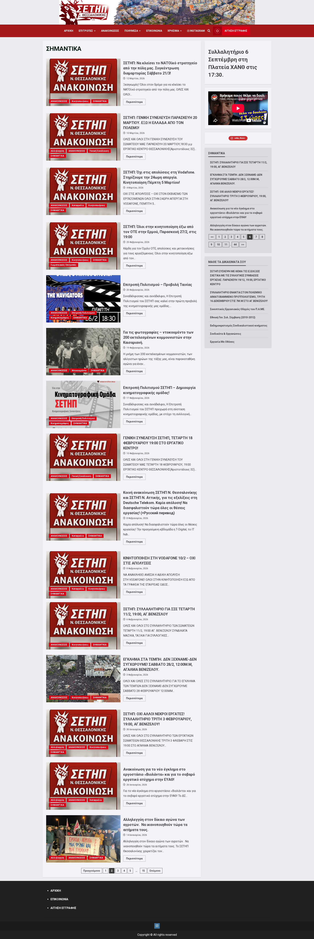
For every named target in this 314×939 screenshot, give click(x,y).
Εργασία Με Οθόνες (222, 341)
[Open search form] (209, 30)
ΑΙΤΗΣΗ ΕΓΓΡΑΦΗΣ (236, 30)
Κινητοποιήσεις (80, 101)
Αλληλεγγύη (57, 151)
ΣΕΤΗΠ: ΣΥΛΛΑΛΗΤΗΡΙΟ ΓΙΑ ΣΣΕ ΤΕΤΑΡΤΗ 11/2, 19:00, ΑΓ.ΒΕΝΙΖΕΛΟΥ (83, 625)
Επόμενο (155, 870)
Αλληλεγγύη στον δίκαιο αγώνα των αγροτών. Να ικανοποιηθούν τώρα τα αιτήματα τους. (83, 839)
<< (212, 236)
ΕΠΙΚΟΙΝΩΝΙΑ (154, 30)
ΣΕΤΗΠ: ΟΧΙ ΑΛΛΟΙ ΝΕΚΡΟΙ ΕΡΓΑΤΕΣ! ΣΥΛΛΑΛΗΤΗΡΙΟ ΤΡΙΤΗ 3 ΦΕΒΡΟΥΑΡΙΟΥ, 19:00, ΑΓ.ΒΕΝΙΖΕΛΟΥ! (83, 733)
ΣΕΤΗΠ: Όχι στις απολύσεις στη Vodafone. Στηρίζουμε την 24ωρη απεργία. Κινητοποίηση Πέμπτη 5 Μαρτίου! (83, 191)
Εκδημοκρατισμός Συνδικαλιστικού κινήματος (238, 325)
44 (235, 244)
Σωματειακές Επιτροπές (63, 265)
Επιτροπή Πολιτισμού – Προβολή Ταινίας (83, 298)
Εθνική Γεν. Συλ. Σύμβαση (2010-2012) (232, 317)
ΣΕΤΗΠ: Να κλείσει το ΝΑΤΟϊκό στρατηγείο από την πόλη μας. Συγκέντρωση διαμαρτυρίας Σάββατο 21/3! (83, 82)
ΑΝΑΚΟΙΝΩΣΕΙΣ (110, 30)
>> (242, 244)
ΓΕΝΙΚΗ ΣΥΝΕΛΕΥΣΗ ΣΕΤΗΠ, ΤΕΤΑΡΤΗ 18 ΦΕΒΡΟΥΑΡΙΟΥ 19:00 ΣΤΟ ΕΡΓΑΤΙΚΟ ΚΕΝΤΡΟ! (83, 457)
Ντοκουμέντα (79, 370)
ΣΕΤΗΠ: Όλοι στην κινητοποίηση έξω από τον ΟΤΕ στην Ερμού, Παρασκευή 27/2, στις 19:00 (83, 246)
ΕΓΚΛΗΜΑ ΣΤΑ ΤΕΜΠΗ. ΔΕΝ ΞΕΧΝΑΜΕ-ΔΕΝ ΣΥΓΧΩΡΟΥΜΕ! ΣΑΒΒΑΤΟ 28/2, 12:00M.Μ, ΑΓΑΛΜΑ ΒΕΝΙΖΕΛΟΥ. (83, 678)
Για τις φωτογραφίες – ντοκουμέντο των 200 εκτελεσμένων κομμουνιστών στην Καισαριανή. (83, 351)
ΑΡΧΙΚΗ (68, 30)
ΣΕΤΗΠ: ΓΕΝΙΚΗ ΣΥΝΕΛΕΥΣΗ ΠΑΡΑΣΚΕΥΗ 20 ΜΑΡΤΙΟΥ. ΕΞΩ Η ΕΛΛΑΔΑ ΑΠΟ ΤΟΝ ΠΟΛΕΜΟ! (83, 137)
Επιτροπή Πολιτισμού (83, 313)
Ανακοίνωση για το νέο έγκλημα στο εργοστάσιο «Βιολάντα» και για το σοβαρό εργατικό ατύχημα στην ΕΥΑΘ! (83, 786)
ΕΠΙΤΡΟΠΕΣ (86, 30)
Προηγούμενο (91, 870)
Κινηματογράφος (60, 317)
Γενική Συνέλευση (99, 151)
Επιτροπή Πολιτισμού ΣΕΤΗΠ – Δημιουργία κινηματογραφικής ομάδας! (83, 404)
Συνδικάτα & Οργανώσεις (225, 333)
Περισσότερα (136, 102)
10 (218, 244)
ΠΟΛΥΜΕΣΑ (131, 30)
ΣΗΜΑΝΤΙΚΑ (99, 101)
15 (143, 870)
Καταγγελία (78, 205)
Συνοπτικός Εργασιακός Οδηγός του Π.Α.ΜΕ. (237, 309)
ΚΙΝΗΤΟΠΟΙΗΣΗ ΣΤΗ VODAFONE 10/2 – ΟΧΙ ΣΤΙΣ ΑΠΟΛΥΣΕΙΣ (83, 575)
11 (225, 244)
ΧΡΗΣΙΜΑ (173, 30)
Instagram (197, 30)
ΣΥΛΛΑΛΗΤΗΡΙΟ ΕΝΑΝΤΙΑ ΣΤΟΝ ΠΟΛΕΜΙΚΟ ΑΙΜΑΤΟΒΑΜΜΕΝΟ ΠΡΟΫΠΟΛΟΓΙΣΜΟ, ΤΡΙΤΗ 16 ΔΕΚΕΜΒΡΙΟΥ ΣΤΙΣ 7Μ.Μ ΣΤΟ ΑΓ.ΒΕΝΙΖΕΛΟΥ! (239, 297)
